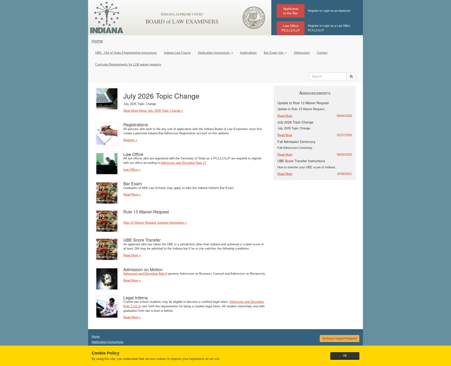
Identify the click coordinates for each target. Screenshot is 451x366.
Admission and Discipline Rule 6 (145, 273)
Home (97, 41)
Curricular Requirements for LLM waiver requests (128, 64)
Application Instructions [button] (214, 52)
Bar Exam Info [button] (274, 52)
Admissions (302, 52)
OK (345, 355)
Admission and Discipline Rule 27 (183, 163)
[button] (290, 11)
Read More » (132, 194)
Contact (322, 52)
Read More (284, 116)
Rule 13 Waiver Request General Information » (155, 222)
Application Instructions (108, 342)
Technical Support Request (339, 338)
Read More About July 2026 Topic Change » (153, 110)
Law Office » (131, 169)
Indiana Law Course (177, 52)
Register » (130, 140)
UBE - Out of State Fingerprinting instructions (126, 52)
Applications (248, 52)
